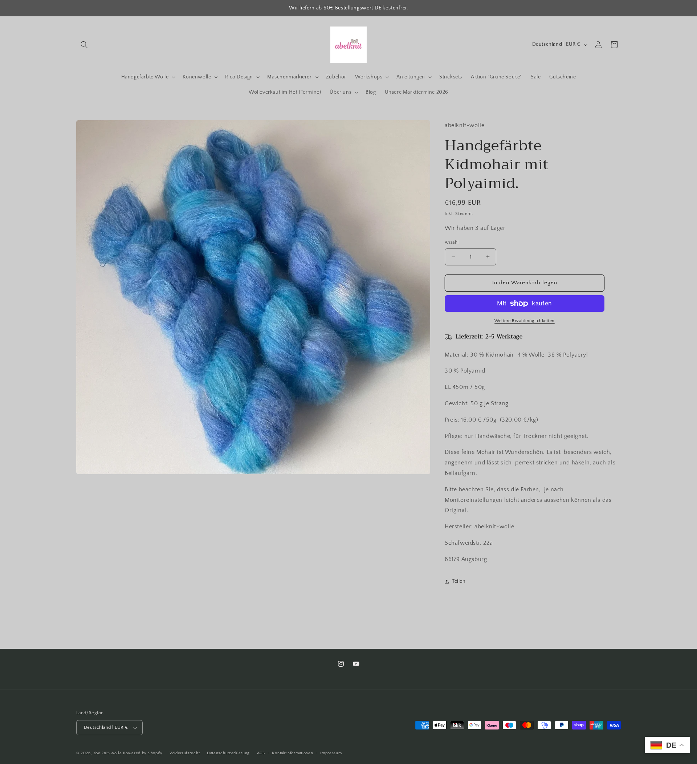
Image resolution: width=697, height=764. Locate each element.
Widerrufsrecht (185, 753)
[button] (84, 45)
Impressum (331, 753)
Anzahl (451, 242)
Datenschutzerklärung (228, 753)
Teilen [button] (459, 581)
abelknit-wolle (108, 753)
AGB (261, 753)
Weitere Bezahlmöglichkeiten (524, 320)
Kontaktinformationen (292, 753)
